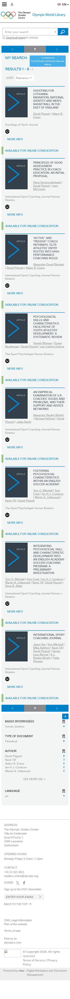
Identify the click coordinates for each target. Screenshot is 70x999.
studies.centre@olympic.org (21, 876)
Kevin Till (10, 500)
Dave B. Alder (13, 586)
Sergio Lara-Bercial (46, 652)
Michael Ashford (45, 418)
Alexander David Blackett (48, 264)
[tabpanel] (35, 425)
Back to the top (15, 904)
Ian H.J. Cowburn (52, 494)
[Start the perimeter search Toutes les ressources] (63, 31)
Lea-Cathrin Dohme (52, 346)
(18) (33, 779)
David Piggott (41, 114)
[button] (35, 726)
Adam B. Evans (35, 268)
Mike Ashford (41, 648)
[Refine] (35, 49)
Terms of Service (34, 960)
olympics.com (12, 942)
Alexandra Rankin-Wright (48, 415)
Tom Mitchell (55, 644)
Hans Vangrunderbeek (47, 182)
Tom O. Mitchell (42, 490)
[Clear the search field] (56, 31)
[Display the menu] (4, 4)
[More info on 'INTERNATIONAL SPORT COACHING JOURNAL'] (16, 646)
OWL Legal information (18, 920)
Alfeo (21, 970)
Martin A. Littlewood (47, 497)
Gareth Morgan (42, 343)
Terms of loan (12, 930)
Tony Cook (33, 579)
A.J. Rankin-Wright (44, 656)
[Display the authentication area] (12, 4)
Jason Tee (39, 644)
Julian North (23, 422)
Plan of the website (15, 924)
